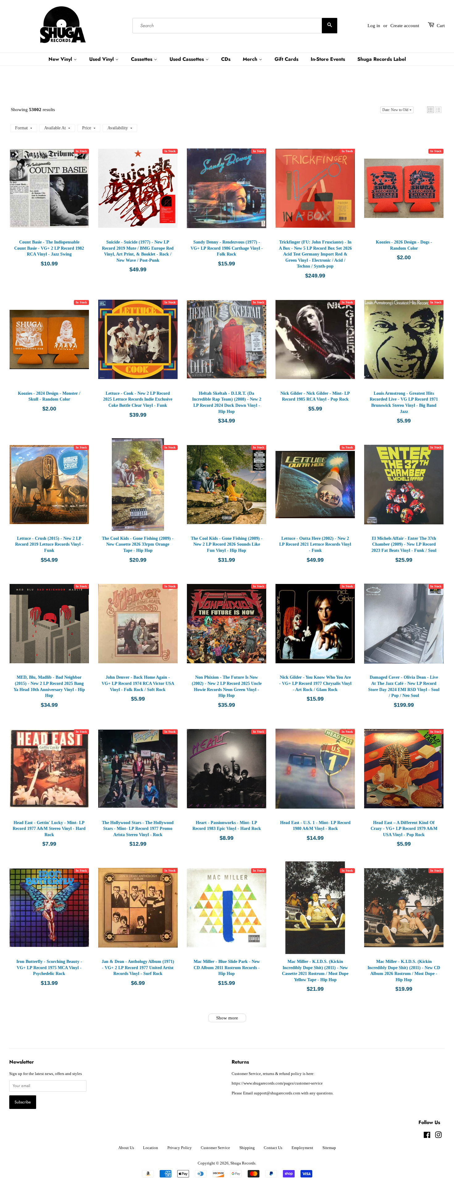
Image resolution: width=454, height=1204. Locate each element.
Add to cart (50, 194)
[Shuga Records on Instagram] (438, 1136)
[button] (430, 109)
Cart (441, 25)
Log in (374, 25)
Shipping (247, 1148)
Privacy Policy (179, 1148)
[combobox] (234, 25)
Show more (227, 1017)
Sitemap (329, 1148)
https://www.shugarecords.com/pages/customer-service (277, 1083)
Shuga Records (242, 1163)
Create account (404, 25)
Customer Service (215, 1148)
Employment (302, 1148)
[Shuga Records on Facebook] (427, 1136)
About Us (126, 1148)
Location (150, 1148)
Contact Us (273, 1148)
